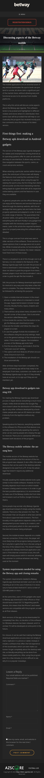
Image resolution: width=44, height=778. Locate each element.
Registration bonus (22, 22)
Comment (10, 684)
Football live (34, 768)
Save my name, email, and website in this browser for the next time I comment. (21, 742)
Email (9, 728)
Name (9, 717)
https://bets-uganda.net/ (24, 772)
